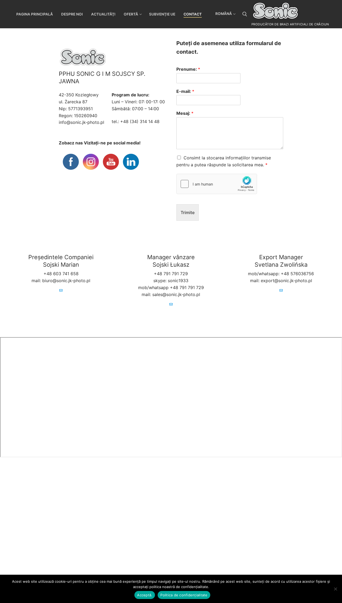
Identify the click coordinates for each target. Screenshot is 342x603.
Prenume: (188, 69)
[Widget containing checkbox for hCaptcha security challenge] (216, 184)
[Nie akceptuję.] (335, 589)
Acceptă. (144, 595)
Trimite (188, 212)
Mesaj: (184, 113)
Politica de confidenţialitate (183, 595)
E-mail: (185, 91)
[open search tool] (244, 14)
